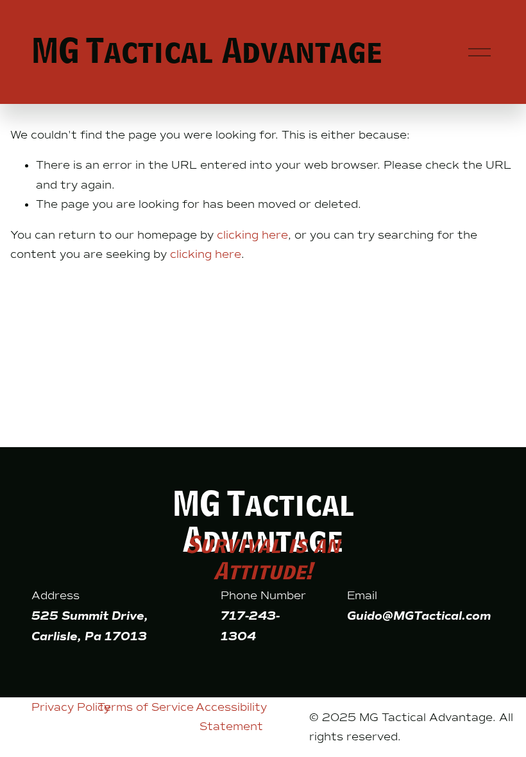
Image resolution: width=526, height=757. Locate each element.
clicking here (252, 234)
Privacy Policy (70, 707)
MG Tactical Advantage (206, 51)
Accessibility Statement (231, 717)
